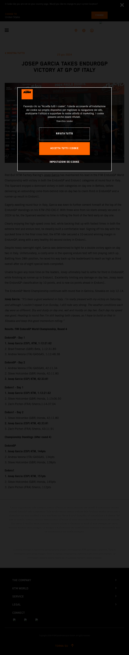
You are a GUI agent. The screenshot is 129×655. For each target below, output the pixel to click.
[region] (64, 129)
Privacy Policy (61, 121)
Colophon (70, 121)
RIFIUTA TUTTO (64, 133)
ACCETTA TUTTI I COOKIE (64, 148)
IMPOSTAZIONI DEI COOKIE (64, 162)
